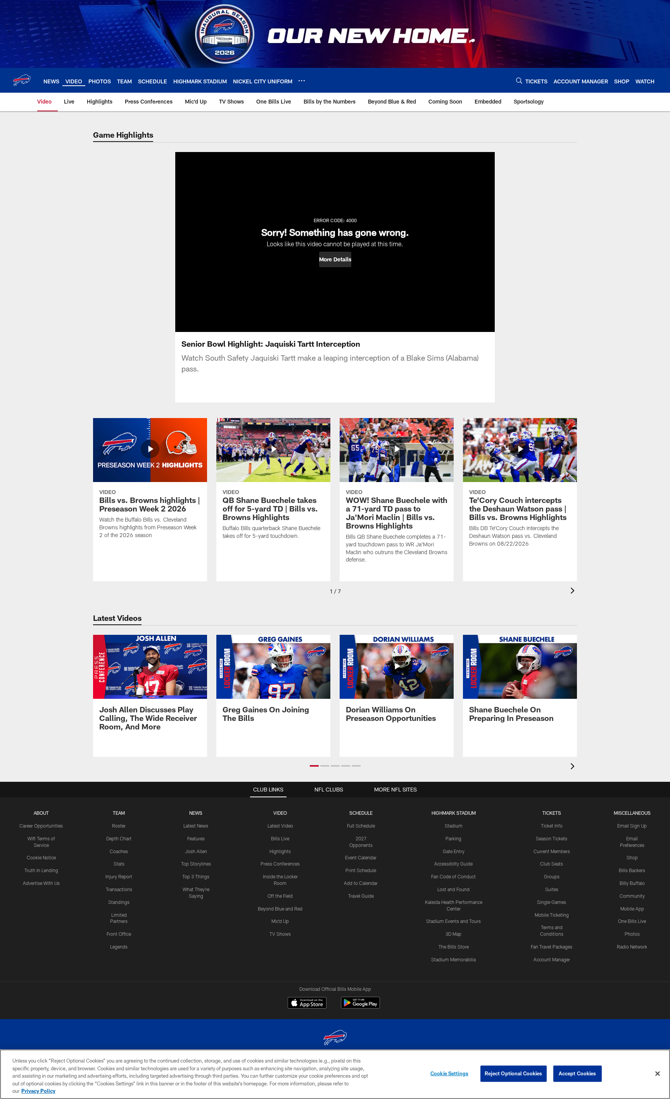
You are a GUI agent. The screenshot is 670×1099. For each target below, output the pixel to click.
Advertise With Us (41, 883)
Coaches (119, 851)
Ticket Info (552, 825)
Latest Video (280, 825)
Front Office (119, 934)
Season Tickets (551, 838)
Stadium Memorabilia (453, 959)
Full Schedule (361, 825)
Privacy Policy (38, 1091)
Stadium (454, 825)
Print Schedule (360, 870)
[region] (335, 1074)
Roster (119, 825)
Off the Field (280, 896)
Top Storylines (196, 863)
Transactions (119, 889)
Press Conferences (280, 863)
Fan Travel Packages (551, 946)
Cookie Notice (41, 857)
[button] (335, 259)
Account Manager (552, 959)
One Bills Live (632, 921)
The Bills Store (454, 946)
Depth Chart (118, 838)
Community (632, 896)
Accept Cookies (577, 1073)
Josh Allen (196, 851)
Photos (632, 934)
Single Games (551, 902)
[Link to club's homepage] (21, 80)
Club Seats (551, 863)
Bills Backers (632, 870)
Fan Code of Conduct (453, 876)
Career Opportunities (41, 825)
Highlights (280, 851)
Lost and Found (453, 889)
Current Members (552, 851)
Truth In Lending (41, 870)
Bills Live (280, 838)
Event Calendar (360, 857)
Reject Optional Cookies (513, 1073)
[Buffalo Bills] (335, 1038)
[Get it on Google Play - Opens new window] (360, 1006)
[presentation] (574, 592)
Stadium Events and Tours (453, 921)
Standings (119, 902)
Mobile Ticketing (552, 915)
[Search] (519, 80)
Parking (453, 838)
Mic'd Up (280, 921)
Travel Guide (361, 896)
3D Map (453, 934)
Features (196, 838)
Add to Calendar (361, 883)
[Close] (657, 1073)
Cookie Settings (449, 1073)
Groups (551, 876)
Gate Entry (454, 851)
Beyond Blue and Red (280, 908)
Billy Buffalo (632, 883)
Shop (632, 857)
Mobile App (632, 908)
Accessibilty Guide (453, 863)
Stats (119, 863)
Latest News (195, 825)
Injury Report (118, 876)
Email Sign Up (632, 825)
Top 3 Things (195, 876)
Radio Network (632, 946)
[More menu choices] (302, 81)
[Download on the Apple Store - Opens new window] (307, 1003)
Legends (119, 946)
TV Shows (280, 934)
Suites (551, 889)
